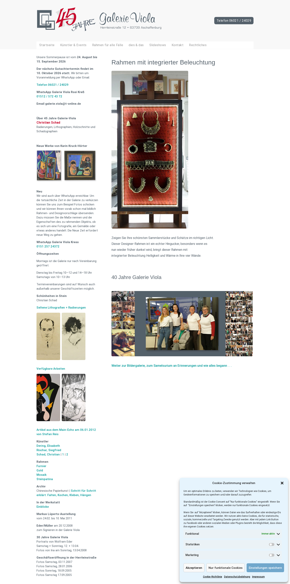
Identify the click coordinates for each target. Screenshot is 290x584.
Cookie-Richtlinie (212, 576)
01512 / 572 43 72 (49, 96)
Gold (39, 470)
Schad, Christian (48, 454)
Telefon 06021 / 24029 (234, 20)
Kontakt (177, 45)
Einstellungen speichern (265, 568)
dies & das (136, 45)
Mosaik (41, 475)
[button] (282, 483)
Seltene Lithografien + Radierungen (61, 307)
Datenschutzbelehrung (237, 576)
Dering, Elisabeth (48, 446)
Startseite (47, 45)
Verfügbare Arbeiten (50, 368)
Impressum (258, 576)
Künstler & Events (73, 45)
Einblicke (42, 506)
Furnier (41, 466)
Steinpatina (44, 479)
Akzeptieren (194, 568)
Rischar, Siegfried (48, 450)
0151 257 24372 (47, 246)
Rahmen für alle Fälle (107, 45)
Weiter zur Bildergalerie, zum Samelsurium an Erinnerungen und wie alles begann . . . (172, 366)
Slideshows (157, 45)
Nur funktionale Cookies (225, 568)
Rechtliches (198, 45)
